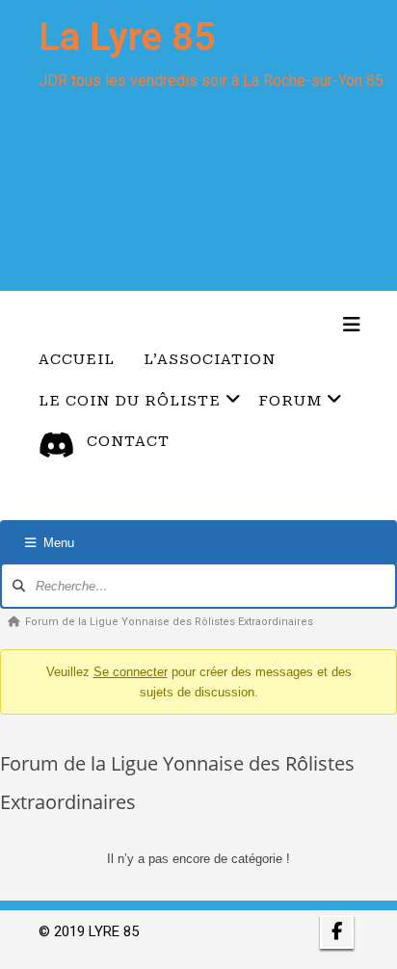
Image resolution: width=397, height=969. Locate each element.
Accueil (77, 359)
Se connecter (130, 672)
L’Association (210, 359)
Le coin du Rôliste (130, 400)
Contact (128, 441)
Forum (290, 400)
